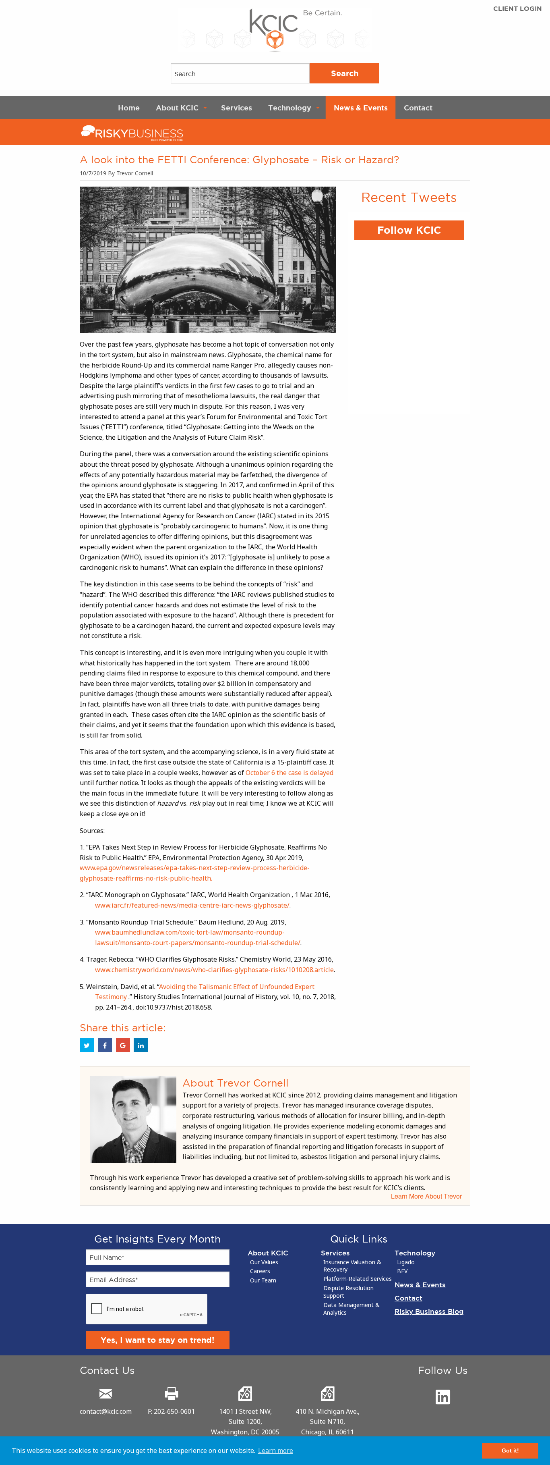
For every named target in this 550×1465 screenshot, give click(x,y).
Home (129, 108)
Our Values (264, 1262)
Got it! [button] (510, 1450)
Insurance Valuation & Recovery (352, 1266)
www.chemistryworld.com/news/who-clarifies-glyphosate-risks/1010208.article (214, 969)
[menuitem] (129, 107)
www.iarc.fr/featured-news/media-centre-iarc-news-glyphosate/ (192, 905)
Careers (260, 1271)
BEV (402, 1271)
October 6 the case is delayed (289, 772)
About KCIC (177, 108)
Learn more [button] (275, 1450)
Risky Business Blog (429, 1311)
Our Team (263, 1280)
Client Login (517, 9)
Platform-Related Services (357, 1278)
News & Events (361, 108)
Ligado (406, 1262)
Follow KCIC (409, 230)
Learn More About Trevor (426, 1196)
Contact (418, 108)
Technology (289, 108)
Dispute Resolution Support (348, 1291)
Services (236, 108)
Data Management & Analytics (351, 1308)
